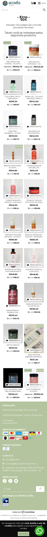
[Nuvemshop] (23, 513)
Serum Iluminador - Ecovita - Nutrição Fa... (34, 236)
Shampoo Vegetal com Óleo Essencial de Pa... (34, 270)
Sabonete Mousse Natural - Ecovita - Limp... (13, 236)
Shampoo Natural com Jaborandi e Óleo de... (13, 270)
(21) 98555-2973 (13, 459)
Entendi (23, 534)
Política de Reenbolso (12, 415)
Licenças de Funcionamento (10, 421)
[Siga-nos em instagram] (5, 481)
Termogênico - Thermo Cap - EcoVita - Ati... (13, 311)
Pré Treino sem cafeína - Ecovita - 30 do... (13, 63)
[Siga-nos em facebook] (10, 481)
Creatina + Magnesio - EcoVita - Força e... (13, 132)
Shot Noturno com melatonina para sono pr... (13, 390)
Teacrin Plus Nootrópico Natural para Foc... (34, 132)
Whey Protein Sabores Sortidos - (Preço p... (34, 356)
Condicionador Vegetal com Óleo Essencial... (13, 201)
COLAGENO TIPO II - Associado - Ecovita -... (13, 97)
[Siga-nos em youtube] (16, 481)
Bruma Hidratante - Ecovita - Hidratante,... (13, 167)
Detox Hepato (13, 345)
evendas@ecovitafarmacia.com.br (21, 464)
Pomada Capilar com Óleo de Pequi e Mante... (34, 201)
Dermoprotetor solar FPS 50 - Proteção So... (34, 305)
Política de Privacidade (13, 410)
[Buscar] (44, 10)
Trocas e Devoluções (33, 415)
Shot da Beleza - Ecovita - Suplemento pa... (34, 390)
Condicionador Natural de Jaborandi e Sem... (34, 167)
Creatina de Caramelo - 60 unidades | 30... (33, 63)
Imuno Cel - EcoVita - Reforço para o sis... (34, 97)
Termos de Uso (30, 410)
